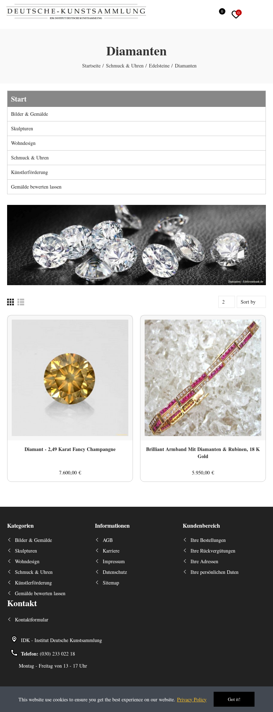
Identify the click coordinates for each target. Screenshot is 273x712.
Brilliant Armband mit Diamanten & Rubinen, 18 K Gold (203, 453)
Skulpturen (22, 128)
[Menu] (266, 14)
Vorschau (114, 342)
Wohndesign (23, 143)
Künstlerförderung (29, 172)
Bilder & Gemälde (29, 113)
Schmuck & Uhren (30, 157)
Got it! (234, 699)
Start (19, 98)
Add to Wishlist (114, 327)
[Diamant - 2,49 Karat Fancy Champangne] (70, 377)
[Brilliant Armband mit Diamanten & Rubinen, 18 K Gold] (203, 377)
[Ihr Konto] (252, 14)
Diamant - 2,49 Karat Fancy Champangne (70, 449)
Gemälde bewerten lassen (36, 186)
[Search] (204, 14)
